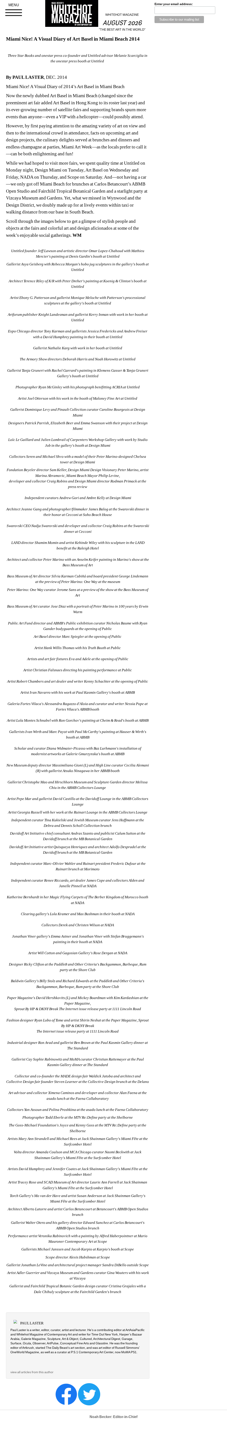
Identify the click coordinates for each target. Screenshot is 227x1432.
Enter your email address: (174, 4)
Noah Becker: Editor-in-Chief (113, 1417)
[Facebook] (66, 1394)
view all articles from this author (31, 1372)
